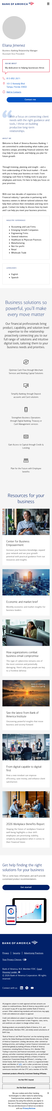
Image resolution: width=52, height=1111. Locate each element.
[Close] (48, 1093)
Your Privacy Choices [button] (12, 959)
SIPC (20, 1064)
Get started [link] (26, 887)
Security (16, 953)
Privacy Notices (29, 1108)
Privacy (5, 953)
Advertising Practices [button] (33, 953)
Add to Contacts (14, 92)
